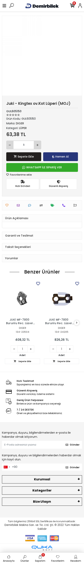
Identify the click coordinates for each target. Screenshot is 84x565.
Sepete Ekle (26, 157)
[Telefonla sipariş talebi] (64, 205)
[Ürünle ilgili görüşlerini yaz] (30, 205)
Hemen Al (62, 157)
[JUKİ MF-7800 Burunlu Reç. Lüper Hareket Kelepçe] (22, 298)
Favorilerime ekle (20, 175)
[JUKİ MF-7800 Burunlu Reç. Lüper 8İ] (61, 298)
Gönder (75, 445)
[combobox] (6, 467)
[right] (76, 322)
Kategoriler (42, 490)
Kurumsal (42, 479)
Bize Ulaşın (42, 501)
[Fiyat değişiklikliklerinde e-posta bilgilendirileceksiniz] (53, 205)
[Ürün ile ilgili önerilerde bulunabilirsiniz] (76, 205)
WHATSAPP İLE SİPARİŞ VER (44, 167)
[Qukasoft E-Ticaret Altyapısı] (42, 548)
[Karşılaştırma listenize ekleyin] (42, 205)
